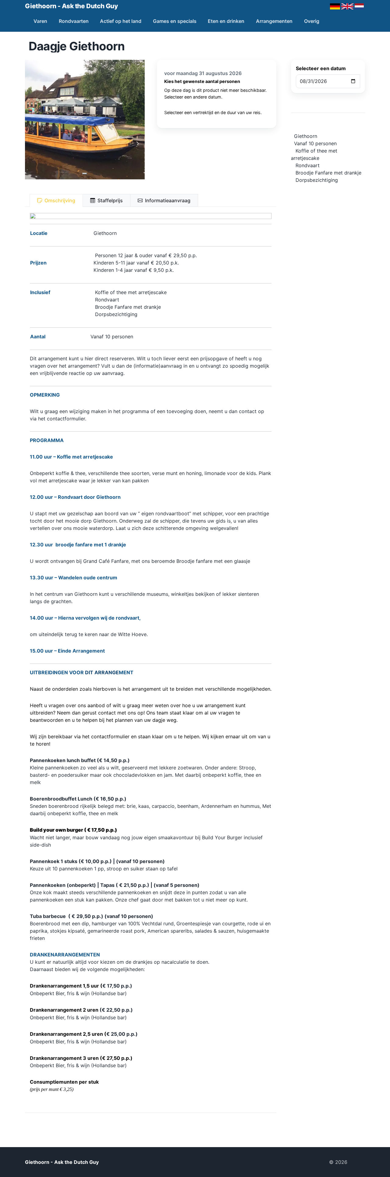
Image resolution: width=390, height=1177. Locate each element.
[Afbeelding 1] (84, 174)
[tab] (56, 200)
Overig (311, 21)
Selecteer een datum (321, 68)
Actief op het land (120, 21)
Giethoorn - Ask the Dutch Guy (71, 6)
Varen (40, 21)
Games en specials (175, 21)
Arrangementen (274, 21)
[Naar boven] (358, 1162)
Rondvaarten (74, 21)
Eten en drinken (226, 21)
